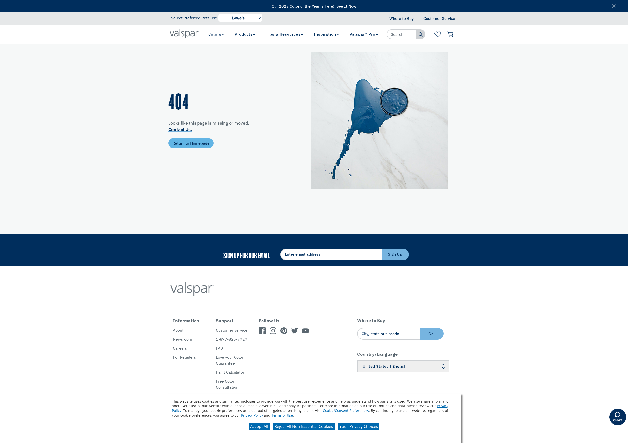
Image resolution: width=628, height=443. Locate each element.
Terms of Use (282, 415)
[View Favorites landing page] (437, 34)
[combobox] (402, 34)
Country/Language (377, 354)
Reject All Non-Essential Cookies (304, 426)
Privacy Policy (252, 415)
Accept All (259, 426)
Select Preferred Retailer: (194, 17)
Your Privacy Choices (359, 426)
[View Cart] (450, 34)
